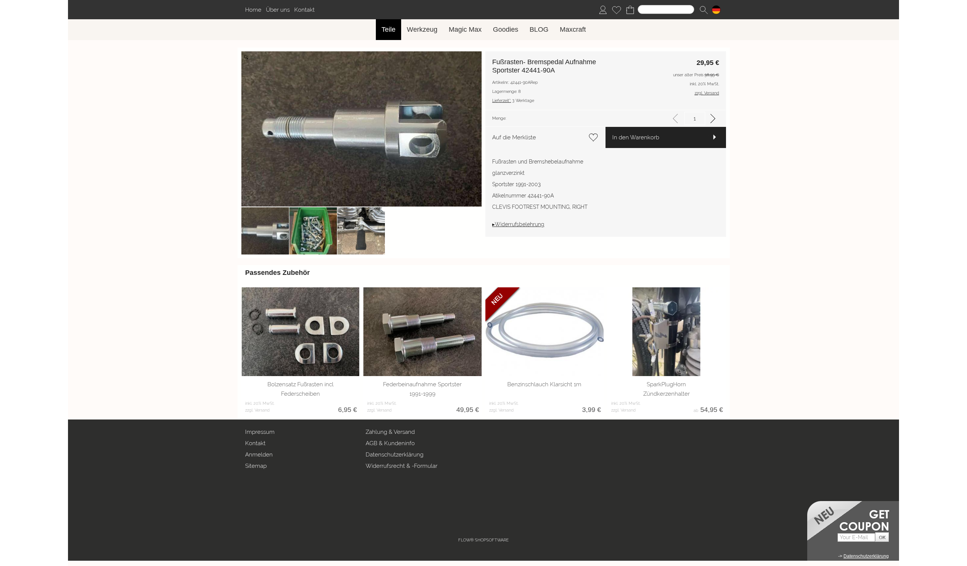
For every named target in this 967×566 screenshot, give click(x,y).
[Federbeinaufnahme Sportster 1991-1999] (422, 331)
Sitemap (256, 466)
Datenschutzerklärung (394, 454)
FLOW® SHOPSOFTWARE (483, 540)
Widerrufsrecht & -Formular (401, 466)
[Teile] (388, 29)
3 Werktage (513, 100)
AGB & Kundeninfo (390, 443)
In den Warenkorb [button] (635, 137)
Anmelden (259, 454)
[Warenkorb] (630, 10)
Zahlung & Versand (390, 432)
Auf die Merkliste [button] (514, 137)
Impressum (260, 432)
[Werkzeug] (422, 29)
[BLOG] (539, 29)
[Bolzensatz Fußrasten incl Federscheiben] (300, 331)
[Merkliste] (616, 10)
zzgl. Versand (257, 410)
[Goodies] (505, 29)
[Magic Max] (465, 29)
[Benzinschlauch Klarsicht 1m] (544, 331)
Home (253, 9)
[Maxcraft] (573, 29)
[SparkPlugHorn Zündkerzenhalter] (666, 331)
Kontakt (304, 9)
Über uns (278, 9)
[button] (704, 10)
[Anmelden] (603, 10)
